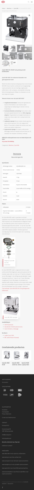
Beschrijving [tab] (17, 153)
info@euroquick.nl (6, 434)
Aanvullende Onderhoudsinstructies (13, 327)
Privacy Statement (6, 414)
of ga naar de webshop (8, 141)
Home (3, 8)
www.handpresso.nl (7, 464)
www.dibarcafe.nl (6, 453)
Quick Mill (16, 8)
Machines (9, 8)
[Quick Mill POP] (7, 355)
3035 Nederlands (8, 324)
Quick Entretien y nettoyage (11, 329)
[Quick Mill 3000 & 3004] (17, 355)
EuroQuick (26, 482)
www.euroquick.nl (6, 461)
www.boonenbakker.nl (7, 471)
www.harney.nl (5, 457)
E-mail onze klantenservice (9, 417)
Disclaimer (4, 410)
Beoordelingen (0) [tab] (17, 157)
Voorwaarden (5, 412)
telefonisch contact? (7, 445)
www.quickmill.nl (6, 468)
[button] (32, 2)
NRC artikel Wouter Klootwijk (11, 337)
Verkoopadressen (6, 438)
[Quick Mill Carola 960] (26, 355)
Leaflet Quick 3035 (9, 335)
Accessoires (5, 382)
